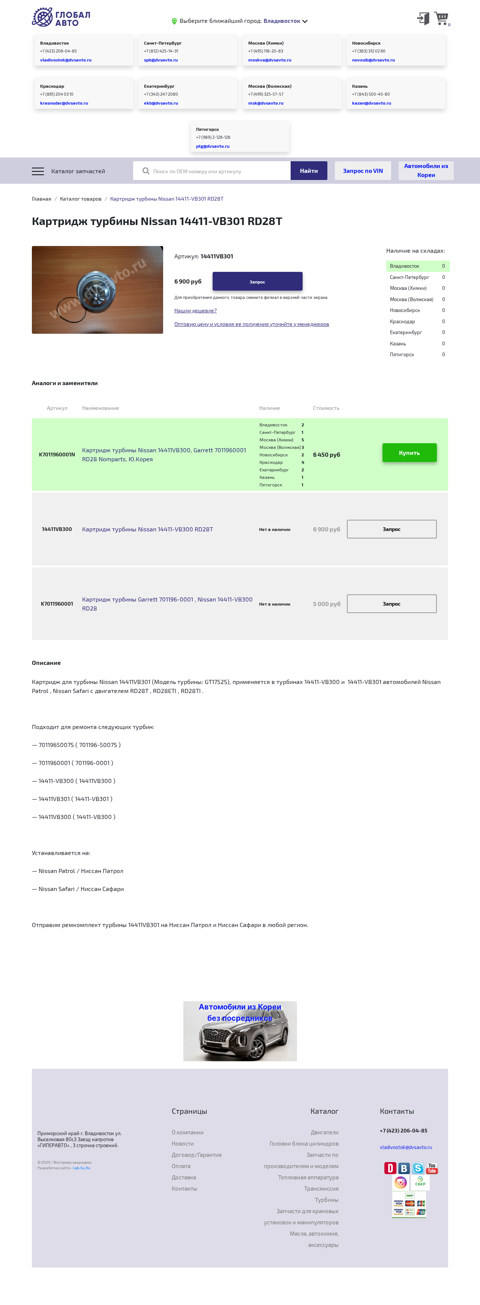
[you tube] (432, 1168)
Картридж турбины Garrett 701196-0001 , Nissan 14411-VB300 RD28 (167, 604)
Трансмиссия (321, 1188)
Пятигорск (207, 129)
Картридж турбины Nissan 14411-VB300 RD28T (147, 528)
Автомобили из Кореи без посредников (240, 1012)
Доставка (184, 1177)
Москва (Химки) (266, 42)
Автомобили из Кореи (426, 170)
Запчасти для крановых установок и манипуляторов (301, 1217)
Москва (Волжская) (269, 85)
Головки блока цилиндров (304, 1143)
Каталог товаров (81, 198)
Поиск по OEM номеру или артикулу (197, 171)
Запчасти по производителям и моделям (301, 1160)
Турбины (327, 1199)
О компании (188, 1132)
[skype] (419, 1168)
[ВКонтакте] (405, 1168)
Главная (41, 198)
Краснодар (52, 85)
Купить (409, 452)
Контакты (184, 1188)
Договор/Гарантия (197, 1154)
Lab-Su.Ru (81, 1168)
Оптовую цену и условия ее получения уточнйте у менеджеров (251, 324)
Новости (183, 1143)
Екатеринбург (159, 85)
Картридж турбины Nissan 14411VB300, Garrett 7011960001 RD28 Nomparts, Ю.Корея (164, 454)
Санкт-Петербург (163, 42)
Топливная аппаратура (308, 1177)
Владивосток (54, 42)
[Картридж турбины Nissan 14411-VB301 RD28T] (97, 289)
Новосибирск (366, 42)
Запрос (257, 281)
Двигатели (325, 1132)
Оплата (181, 1165)
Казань (360, 85)
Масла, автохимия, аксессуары (314, 1239)
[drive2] (391, 1168)
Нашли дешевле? (195, 310)
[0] (441, 18)
